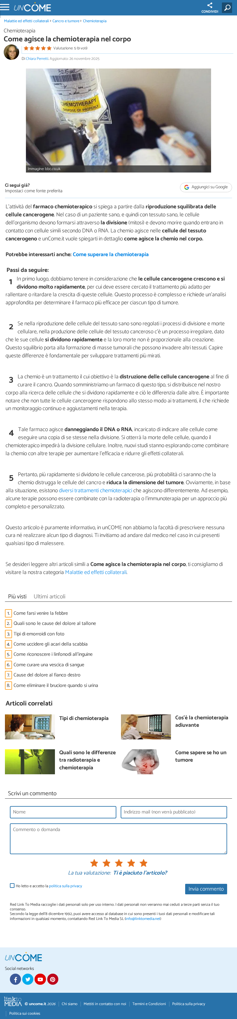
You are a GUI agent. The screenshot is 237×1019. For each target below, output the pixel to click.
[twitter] (27, 979)
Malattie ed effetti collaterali (26, 21)
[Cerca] (228, 7)
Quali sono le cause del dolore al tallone (55, 623)
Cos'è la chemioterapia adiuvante (201, 722)
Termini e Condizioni (149, 1004)
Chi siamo (69, 1004)
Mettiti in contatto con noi (105, 1004)
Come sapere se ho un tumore (201, 756)
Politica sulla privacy (188, 1004)
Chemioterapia (94, 21)
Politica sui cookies (24, 1013)
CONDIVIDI (210, 12)
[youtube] (40, 979)
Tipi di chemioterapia (84, 719)
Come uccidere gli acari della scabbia (51, 644)
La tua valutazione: (89, 873)
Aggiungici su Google (209, 187)
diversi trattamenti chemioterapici (95, 490)
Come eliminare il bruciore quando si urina (56, 685)
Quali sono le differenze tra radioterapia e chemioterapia (87, 760)
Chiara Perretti (37, 59)
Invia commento (206, 889)
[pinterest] (52, 979)
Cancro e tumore (65, 21)
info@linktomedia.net (143, 919)
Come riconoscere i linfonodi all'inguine (53, 654)
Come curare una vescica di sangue (49, 665)
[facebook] (15, 979)
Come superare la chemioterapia (111, 254)
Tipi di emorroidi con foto (39, 634)
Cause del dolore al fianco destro (47, 675)
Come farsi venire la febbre (41, 613)
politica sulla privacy (65, 886)
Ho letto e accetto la (49, 886)
